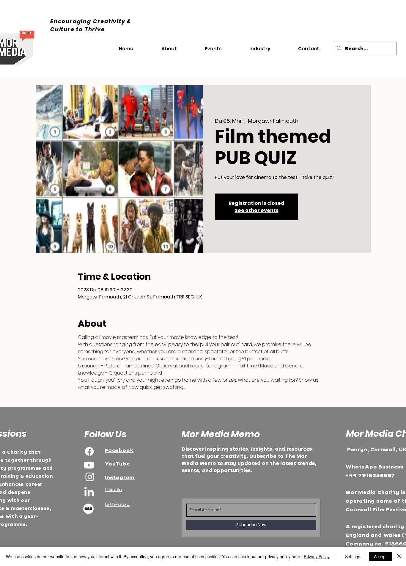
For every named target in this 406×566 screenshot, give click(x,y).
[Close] (398, 556)
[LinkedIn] (89, 492)
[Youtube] (89, 465)
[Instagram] (90, 476)
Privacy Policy (317, 556)
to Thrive (90, 29)
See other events (256, 210)
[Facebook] (89, 451)
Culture (63, 29)
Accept (380, 556)
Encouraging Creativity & (90, 21)
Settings (352, 556)
